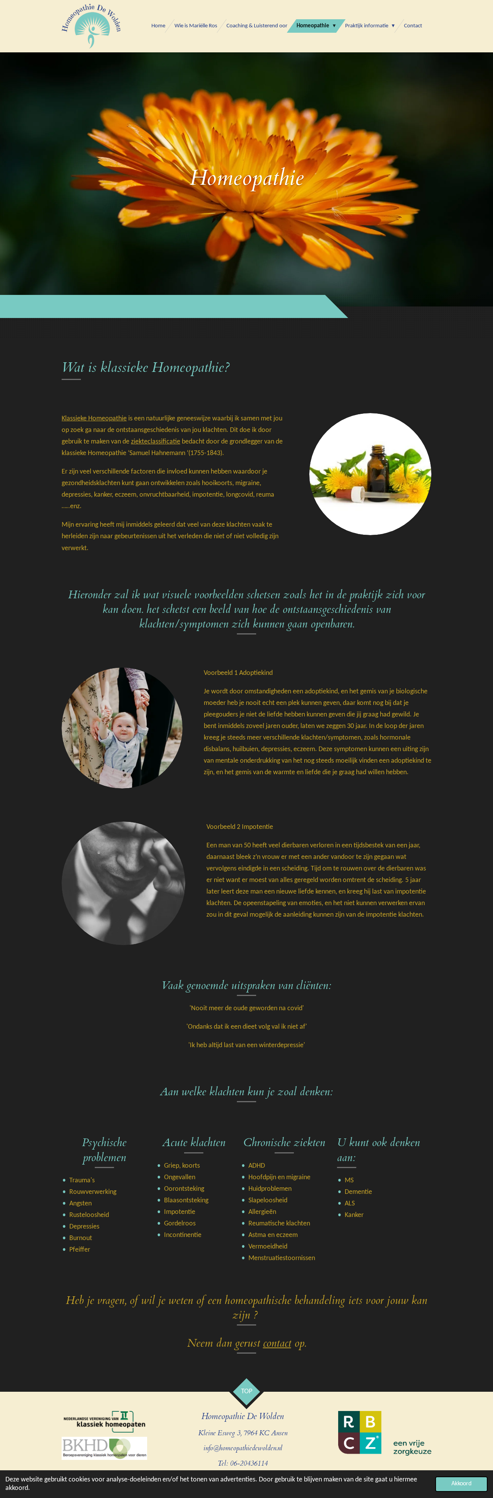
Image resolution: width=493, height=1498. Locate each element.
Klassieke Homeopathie (94, 418)
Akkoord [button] (461, 1484)
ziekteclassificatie (155, 441)
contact (277, 1343)
